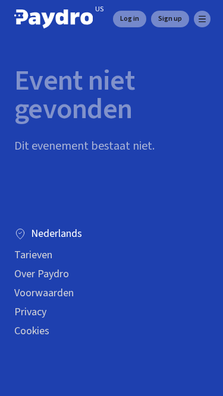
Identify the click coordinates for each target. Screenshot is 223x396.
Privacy (30, 312)
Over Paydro (41, 274)
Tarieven (33, 255)
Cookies (31, 331)
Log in (129, 19)
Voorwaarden (44, 293)
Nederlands (56, 233)
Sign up (170, 19)
